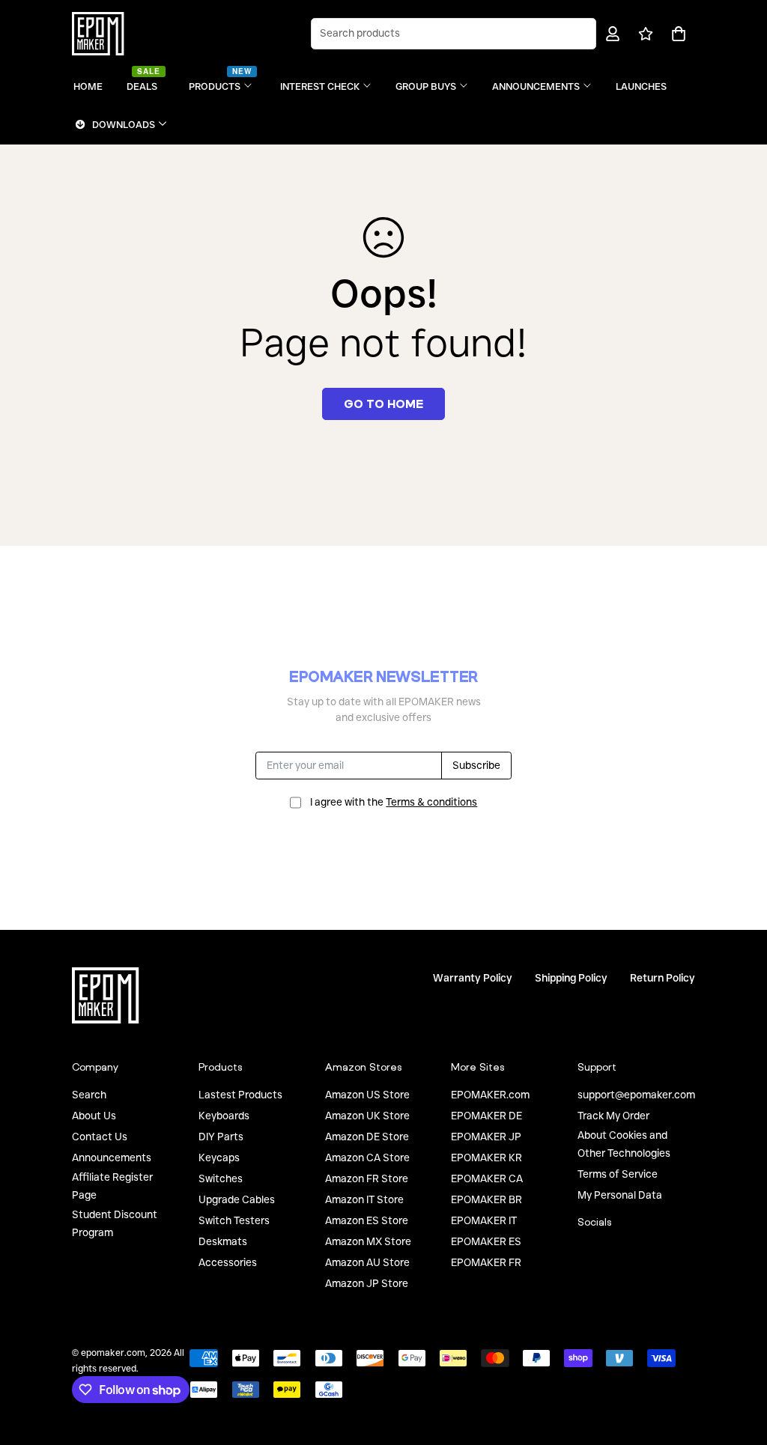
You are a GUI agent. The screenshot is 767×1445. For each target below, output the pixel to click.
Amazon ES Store (366, 1220)
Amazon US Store (367, 1094)
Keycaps (219, 1157)
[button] (676, 33)
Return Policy (662, 978)
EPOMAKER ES (486, 1241)
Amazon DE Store (367, 1136)
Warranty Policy (472, 978)
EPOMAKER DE (486, 1115)
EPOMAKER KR (486, 1157)
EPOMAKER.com (490, 1094)
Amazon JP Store (366, 1283)
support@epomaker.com (636, 1094)
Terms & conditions (431, 802)
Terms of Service (617, 1174)
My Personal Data (619, 1195)
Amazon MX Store (368, 1241)
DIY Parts (220, 1136)
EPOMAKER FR (486, 1262)
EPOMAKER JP (486, 1136)
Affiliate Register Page (112, 1186)
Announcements (111, 1157)
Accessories (227, 1262)
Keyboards (223, 1115)
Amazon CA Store (367, 1157)
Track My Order (613, 1115)
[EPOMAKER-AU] (98, 33)
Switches (220, 1178)
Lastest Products (240, 1094)
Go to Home (383, 403)
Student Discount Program (114, 1223)
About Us (94, 1115)
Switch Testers (234, 1220)
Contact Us (99, 1136)
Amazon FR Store (366, 1178)
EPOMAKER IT (484, 1220)
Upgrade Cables (236, 1199)
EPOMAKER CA (487, 1178)
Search (89, 1094)
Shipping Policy (571, 978)
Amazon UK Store (367, 1115)
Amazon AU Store (367, 1262)
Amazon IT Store (364, 1199)
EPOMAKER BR (486, 1199)
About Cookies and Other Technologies (623, 1144)
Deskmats (222, 1241)
